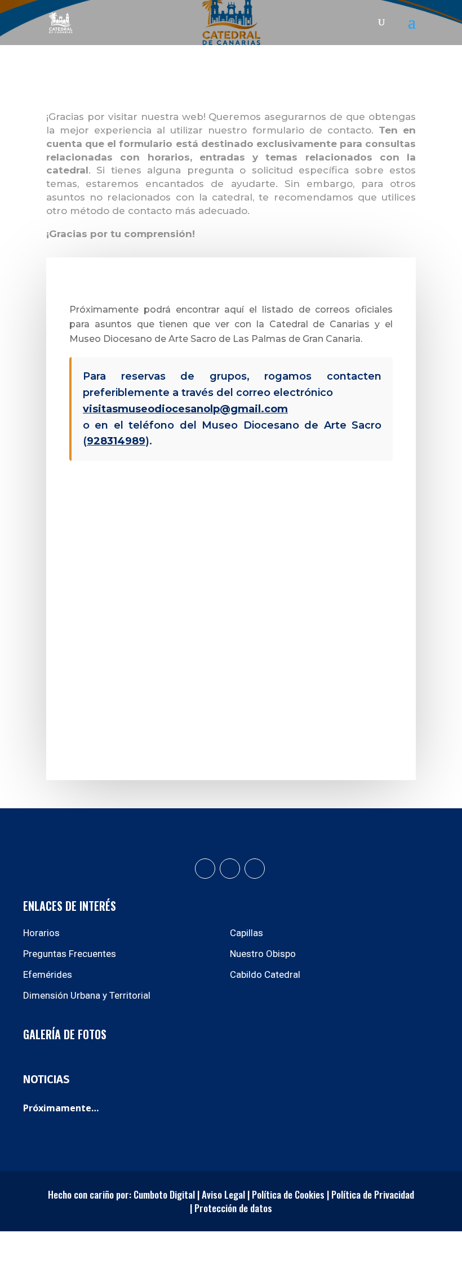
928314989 (116, 441)
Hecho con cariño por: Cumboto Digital (121, 1194)
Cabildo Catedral (265, 974)
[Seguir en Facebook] (205, 868)
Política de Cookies (288, 1194)
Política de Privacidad (371, 1194)
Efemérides (47, 974)
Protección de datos (233, 1208)
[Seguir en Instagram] (230, 868)
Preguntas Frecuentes (69, 953)
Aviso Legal (223, 1194)
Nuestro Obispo (263, 953)
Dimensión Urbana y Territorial (86, 995)
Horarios (41, 932)
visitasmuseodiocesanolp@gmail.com (185, 409)
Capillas (246, 932)
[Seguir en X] (255, 868)
